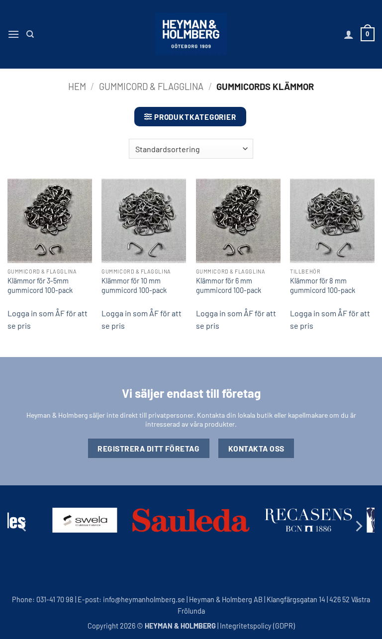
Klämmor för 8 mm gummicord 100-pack (322, 285)
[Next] (358, 526)
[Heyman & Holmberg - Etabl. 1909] (191, 34)
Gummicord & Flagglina (151, 86)
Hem (77, 86)
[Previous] (24, 526)
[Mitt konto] (349, 34)
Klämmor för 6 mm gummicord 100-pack (228, 285)
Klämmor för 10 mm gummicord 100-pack (134, 285)
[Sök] (30, 34)
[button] (13, 34)
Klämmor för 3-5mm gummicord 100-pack (40, 285)
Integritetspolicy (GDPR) (257, 626)
